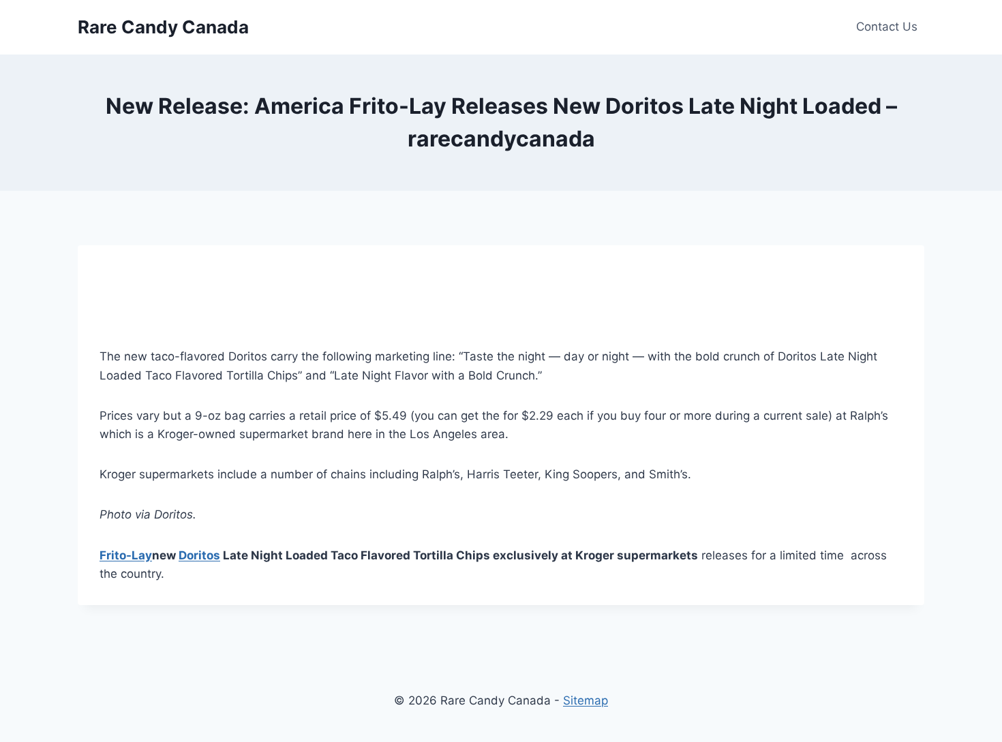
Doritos (199, 555)
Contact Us (886, 26)
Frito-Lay (126, 555)
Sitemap (585, 700)
